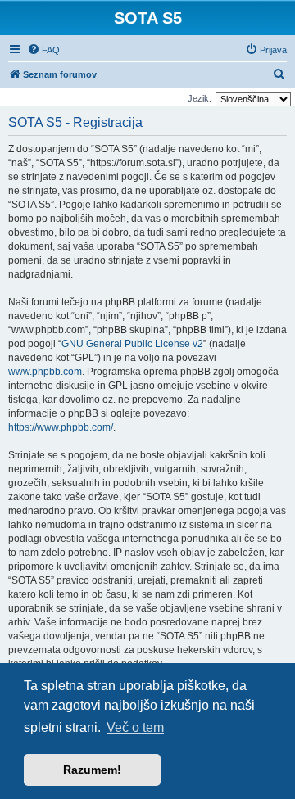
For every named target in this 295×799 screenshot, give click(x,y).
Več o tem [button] (135, 727)
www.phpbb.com (45, 371)
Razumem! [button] (92, 769)
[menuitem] (43, 50)
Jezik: (199, 98)
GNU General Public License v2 (132, 344)
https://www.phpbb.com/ (60, 427)
